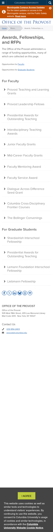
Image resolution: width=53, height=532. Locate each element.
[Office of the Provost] (26, 22)
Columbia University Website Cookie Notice (23, 525)
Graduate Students (26, 69)
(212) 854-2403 (13, 329)
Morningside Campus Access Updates (26, 7)
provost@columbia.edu (16, 332)
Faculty (21, 64)
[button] (50, 8)
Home (4, 28)
